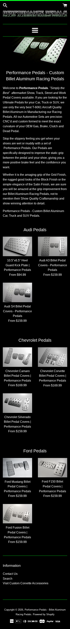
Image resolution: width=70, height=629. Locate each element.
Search (7, 578)
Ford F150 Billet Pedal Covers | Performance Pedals (52, 486)
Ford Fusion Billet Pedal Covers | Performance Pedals (17, 532)
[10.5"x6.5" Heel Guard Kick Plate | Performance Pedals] (17, 246)
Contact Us (10, 573)
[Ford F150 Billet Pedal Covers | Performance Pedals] (52, 468)
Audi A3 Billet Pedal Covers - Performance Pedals (52, 265)
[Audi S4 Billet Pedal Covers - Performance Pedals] (17, 292)
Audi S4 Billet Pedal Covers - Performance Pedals (17, 311)
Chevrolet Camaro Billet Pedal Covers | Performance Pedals (17, 375)
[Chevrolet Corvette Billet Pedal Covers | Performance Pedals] (52, 357)
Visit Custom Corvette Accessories (25, 583)
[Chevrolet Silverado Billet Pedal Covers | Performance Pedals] (17, 403)
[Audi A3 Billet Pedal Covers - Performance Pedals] (52, 246)
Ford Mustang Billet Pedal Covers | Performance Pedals (17, 486)
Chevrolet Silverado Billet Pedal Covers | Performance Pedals (17, 421)
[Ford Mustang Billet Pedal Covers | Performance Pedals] (17, 468)
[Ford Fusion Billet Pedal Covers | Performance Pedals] (17, 514)
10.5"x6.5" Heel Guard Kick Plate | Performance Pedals (17, 265)
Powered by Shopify (44, 614)
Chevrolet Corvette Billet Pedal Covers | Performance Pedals (52, 375)
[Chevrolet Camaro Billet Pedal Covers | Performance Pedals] (17, 357)
